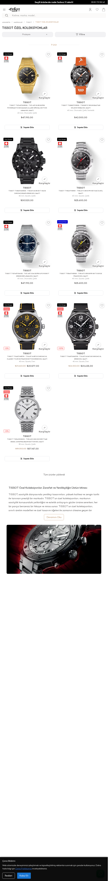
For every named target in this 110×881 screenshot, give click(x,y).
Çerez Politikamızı (23, 868)
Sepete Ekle (28, 127)
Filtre (82, 34)
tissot (29, 22)
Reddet (8, 875)
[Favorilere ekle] (48, 54)
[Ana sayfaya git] (14, 9)
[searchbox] (59, 15)
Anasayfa (6, 22)
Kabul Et (23, 875)
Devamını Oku (54, 517)
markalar (18, 22)
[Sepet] (103, 10)
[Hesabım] (90, 9)
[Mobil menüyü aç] (4, 9)
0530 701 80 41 (98, 2)
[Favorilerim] (97, 9)
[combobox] (27, 34)
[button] (44, 95)
